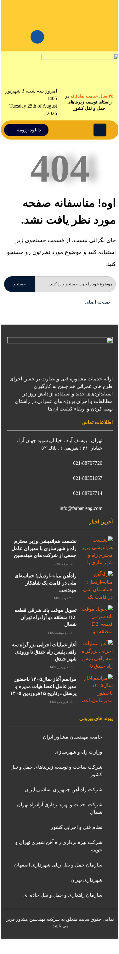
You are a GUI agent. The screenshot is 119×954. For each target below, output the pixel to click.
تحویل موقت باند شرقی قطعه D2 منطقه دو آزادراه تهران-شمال (45, 617)
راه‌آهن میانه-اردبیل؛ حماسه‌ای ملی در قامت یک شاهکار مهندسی (45, 582)
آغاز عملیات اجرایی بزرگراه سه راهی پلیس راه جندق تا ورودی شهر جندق (44, 651)
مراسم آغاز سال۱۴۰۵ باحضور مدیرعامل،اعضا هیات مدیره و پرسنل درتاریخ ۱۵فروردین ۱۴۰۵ (43, 686)
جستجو (20, 284)
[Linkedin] (37, 37)
